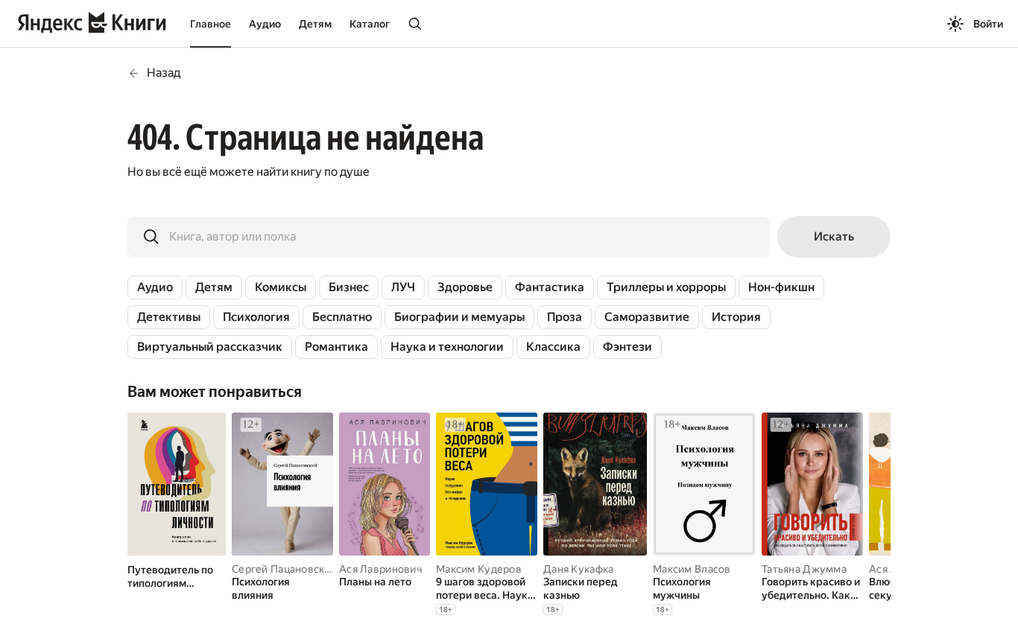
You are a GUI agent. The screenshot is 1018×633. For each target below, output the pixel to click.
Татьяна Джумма (804, 569)
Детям (315, 24)
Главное (210, 24)
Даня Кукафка (578, 569)
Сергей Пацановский (284, 569)
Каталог (370, 24)
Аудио (265, 24)
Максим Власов (692, 569)
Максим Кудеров (479, 569)
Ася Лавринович (381, 569)
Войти (988, 24)
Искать (834, 236)
